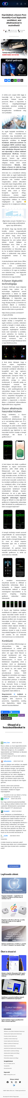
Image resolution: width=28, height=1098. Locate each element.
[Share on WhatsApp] (15, 80)
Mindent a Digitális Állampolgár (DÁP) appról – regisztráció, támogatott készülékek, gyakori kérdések (14, 975)
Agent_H (6, 798)
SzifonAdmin (7, 761)
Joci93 (6, 836)
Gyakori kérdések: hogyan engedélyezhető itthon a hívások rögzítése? (12, 1020)
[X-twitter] (12, 1082)
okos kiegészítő (10, 31)
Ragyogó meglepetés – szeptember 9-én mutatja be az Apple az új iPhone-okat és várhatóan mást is (12, 897)
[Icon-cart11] (17, 3)
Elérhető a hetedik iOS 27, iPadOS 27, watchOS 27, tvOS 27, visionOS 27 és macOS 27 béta (14, 944)
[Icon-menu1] (25, 3)
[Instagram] (16, 1082)
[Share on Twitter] (12, 80)
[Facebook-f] (7, 1082)
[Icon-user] (21, 3)
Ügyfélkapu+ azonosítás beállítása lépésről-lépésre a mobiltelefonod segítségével (13, 997)
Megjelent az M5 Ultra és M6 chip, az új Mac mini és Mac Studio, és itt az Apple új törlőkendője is (13, 921)
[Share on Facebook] (5, 80)
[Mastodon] (20, 1082)
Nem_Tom (7, 742)
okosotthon (15, 31)
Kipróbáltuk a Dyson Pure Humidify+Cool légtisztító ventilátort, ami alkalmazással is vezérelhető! (14, 20)
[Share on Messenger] (9, 80)
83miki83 (6, 811)
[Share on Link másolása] (21, 80)
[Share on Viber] (18, 80)
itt (14, 694)
